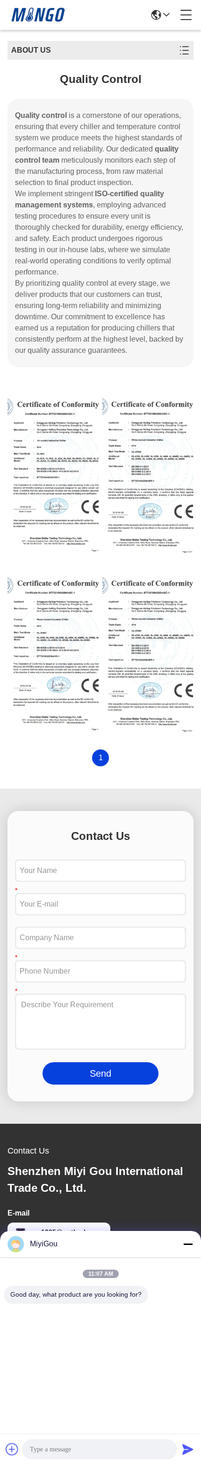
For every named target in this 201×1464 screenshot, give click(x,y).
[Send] (187, 1449)
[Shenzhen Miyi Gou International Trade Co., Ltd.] (39, 15)
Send (100, 1073)
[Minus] (188, 1244)
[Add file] (12, 1449)
